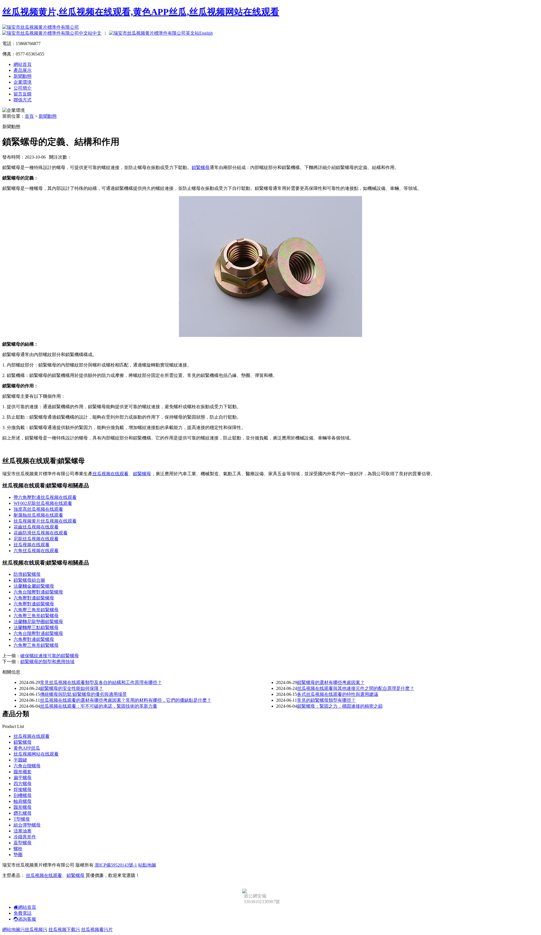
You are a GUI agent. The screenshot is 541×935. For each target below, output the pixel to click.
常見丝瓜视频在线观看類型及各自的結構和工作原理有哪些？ (101, 682)
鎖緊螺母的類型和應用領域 (47, 661)
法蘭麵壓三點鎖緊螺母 (36, 627)
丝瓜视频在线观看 (110, 473)
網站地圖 (11, 929)
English (206, 33)
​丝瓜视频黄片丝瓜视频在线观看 (45, 521)
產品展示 (23, 70)
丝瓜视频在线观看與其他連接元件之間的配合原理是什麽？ (355, 688)
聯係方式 (23, 99)
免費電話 (23, 913)
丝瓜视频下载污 (64, 929)
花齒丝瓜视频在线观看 (36, 527)
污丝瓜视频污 (33, 929)
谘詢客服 (27, 919)
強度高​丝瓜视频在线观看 (38, 509)
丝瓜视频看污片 (97, 929)
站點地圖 (147, 865)
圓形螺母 (23, 807)
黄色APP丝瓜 (27, 748)
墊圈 (18, 854)
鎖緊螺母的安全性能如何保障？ (71, 688)
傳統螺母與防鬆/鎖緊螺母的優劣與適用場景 (83, 694)
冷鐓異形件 (25, 836)
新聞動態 (23, 76)
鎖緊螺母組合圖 (29, 580)
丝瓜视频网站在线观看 (36, 754)
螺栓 (18, 848)
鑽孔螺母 (23, 813)
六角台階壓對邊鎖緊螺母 (38, 592)
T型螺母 (22, 819)
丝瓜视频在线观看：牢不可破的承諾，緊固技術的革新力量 (98, 706)
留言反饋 (23, 94)
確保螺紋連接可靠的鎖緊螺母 (49, 655)
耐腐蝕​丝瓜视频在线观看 (38, 515)
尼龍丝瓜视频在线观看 (36, 538)
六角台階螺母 (27, 765)
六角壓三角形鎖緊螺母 (36, 609)
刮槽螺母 (23, 795)
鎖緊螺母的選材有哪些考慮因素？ (331, 682)
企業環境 (23, 82)
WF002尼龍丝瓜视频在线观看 (43, 503)
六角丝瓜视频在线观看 (36, 550)
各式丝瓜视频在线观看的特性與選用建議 (337, 694)
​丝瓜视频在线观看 (32, 544)
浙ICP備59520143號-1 (116, 865)
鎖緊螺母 (201, 167)
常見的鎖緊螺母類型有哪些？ (326, 700)
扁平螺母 (23, 777)
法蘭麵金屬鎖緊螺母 (34, 586)
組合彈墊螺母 (27, 825)
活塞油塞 (23, 831)
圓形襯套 (23, 771)
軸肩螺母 (23, 801)
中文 (96, 33)
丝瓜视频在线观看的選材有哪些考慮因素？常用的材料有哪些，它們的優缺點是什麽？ (125, 700)
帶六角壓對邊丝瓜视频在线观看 (45, 497)
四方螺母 (23, 783)
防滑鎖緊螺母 (27, 574)
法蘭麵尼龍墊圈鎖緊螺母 (38, 621)
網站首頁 (23, 64)
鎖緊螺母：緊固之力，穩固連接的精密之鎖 (340, 706)
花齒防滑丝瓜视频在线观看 (41, 532)
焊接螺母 (23, 789)
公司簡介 (23, 88)
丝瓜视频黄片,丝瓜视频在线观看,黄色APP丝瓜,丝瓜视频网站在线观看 (140, 12)
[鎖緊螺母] (270, 335)
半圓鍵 (20, 760)
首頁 (29, 116)
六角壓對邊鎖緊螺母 (34, 598)
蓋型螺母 (23, 842)
